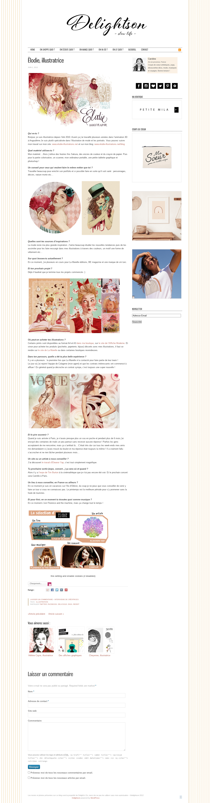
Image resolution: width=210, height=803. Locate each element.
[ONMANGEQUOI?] (86, 50)
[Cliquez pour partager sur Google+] (48, 590)
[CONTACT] (145, 50)
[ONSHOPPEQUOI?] (47, 50)
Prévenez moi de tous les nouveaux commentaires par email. (62, 772)
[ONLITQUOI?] (118, 50)
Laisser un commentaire (41, 599)
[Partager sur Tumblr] (61, 590)
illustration (42, 602)
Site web (32, 711)
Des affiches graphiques (70, 655)
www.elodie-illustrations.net (65, 144)
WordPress (95, 798)
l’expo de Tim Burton (48, 472)
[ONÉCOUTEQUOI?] (67, 50)
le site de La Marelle (47, 350)
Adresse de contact (38, 701)
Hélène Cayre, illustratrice (40, 655)
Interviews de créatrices (66, 599)
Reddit (76, 604)
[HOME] (32, 50)
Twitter (43, 604)
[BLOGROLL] (132, 50)
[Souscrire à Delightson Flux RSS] (179, 51)
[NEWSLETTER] (137, 309)
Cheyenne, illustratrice (99, 655)
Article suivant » (56, 614)
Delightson (76, 798)
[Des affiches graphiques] (70, 640)
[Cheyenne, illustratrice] (99, 640)
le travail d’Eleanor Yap (53, 462)
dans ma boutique (85, 343)
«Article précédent (36, 614)
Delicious (62, 604)
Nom (31, 691)
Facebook (52, 604)
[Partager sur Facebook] (52, 590)
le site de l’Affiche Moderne (112, 343)
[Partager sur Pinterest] (66, 590)
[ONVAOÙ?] (103, 50)
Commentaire (35, 720)
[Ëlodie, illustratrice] (46, 60)
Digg (70, 604)
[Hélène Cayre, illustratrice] (40, 640)
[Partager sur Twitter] (57, 590)
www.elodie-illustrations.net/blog (109, 144)
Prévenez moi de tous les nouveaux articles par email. (58, 778)
